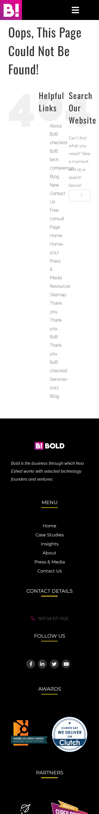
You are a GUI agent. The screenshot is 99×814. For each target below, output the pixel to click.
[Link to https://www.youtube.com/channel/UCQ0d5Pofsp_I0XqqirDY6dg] (66, 663)
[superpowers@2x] (69, 802)
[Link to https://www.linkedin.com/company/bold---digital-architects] (42, 663)
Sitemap (58, 294)
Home (56, 235)
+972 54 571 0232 (53, 618)
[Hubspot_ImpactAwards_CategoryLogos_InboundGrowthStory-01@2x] (29, 722)
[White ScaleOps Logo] (25, 805)
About (56, 126)
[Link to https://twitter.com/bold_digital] (54, 663)
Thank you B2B (56, 329)
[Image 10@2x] (69, 718)
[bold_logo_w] (49, 438)
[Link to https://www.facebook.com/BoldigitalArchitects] (30, 663)
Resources (60, 286)
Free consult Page (57, 219)
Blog (54, 396)
